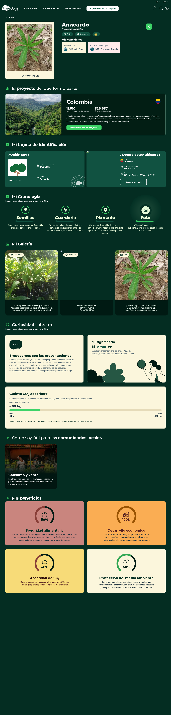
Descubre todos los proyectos (84, 128)
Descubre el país (133, 182)
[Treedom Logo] (11, 8)
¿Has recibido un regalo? (104, 8)
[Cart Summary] (167, 8)
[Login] (155, 8)
